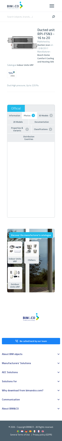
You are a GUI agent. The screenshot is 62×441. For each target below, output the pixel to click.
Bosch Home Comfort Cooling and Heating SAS (45, 58)
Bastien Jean (43, 45)
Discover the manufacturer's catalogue (31, 235)
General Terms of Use (20, 434)
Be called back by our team (33, 341)
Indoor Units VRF (25, 65)
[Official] (16, 108)
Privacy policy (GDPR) (42, 434)
